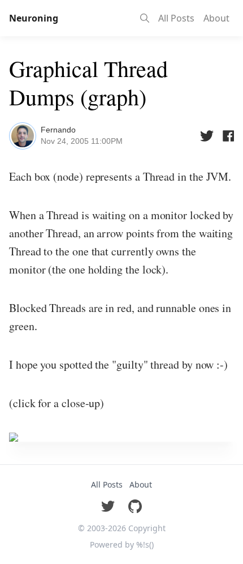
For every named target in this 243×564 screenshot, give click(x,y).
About (216, 18)
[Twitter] (108, 506)
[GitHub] (135, 506)
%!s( (145, 544)
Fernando (58, 129)
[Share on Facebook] (227, 136)
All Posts (176, 18)
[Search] (145, 18)
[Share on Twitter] (207, 136)
